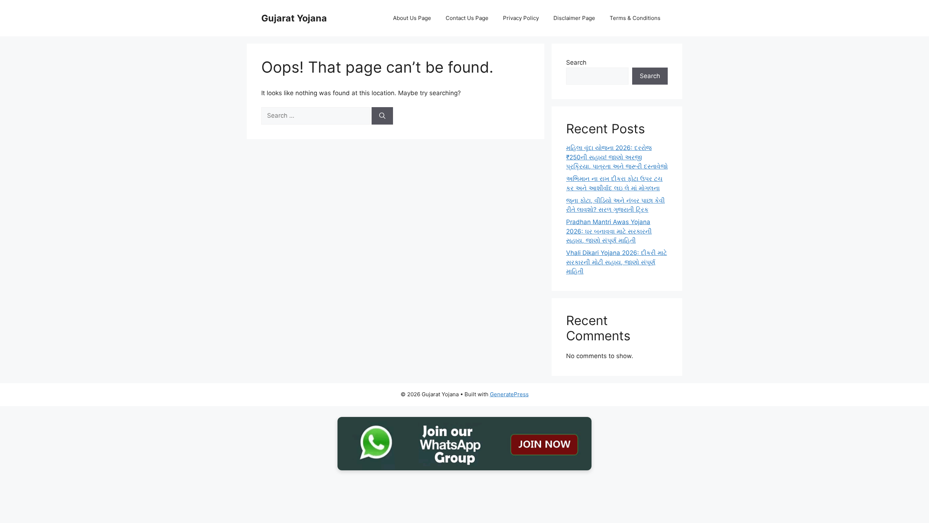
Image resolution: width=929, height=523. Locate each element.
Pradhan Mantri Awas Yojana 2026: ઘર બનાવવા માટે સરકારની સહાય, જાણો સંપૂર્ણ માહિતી (609, 231)
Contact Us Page (467, 18)
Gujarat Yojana (294, 18)
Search (576, 62)
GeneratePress (509, 394)
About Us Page (412, 18)
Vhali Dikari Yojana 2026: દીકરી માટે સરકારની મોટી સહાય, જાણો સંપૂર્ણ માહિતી (616, 262)
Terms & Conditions (635, 18)
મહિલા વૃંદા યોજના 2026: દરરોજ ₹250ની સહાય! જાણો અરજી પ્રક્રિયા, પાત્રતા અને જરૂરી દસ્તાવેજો (617, 157)
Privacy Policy (521, 18)
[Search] (382, 116)
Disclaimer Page (574, 18)
